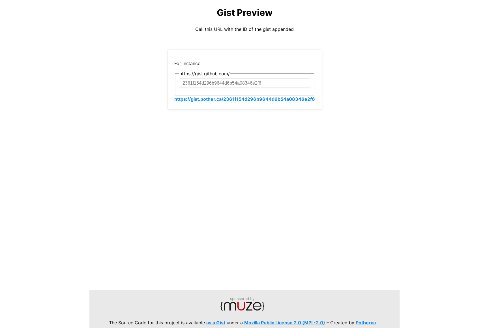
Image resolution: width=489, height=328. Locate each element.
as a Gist (215, 322)
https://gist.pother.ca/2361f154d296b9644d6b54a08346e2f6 (244, 99)
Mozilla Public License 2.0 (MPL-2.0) (284, 322)
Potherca (366, 322)
